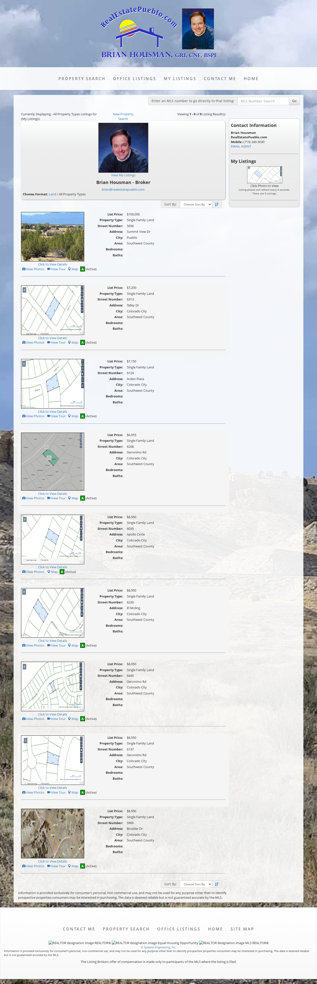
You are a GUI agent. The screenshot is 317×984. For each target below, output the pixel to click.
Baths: (118, 255)
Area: (118, 243)
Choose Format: (35, 194)
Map (75, 269)
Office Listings (134, 78)
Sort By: (170, 204)
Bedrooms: (114, 249)
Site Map (242, 929)
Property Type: (111, 220)
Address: (116, 231)
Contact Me (220, 78)
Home (251, 78)
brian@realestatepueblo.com (123, 189)
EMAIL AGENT (241, 146)
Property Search (82, 78)
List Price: (115, 214)
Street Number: (110, 226)
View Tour (58, 269)
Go (294, 100)
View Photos (34, 269)
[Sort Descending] (216, 204)
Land (52, 194)
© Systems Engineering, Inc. (158, 947)
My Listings (180, 78)
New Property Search (123, 116)
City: (119, 237)
